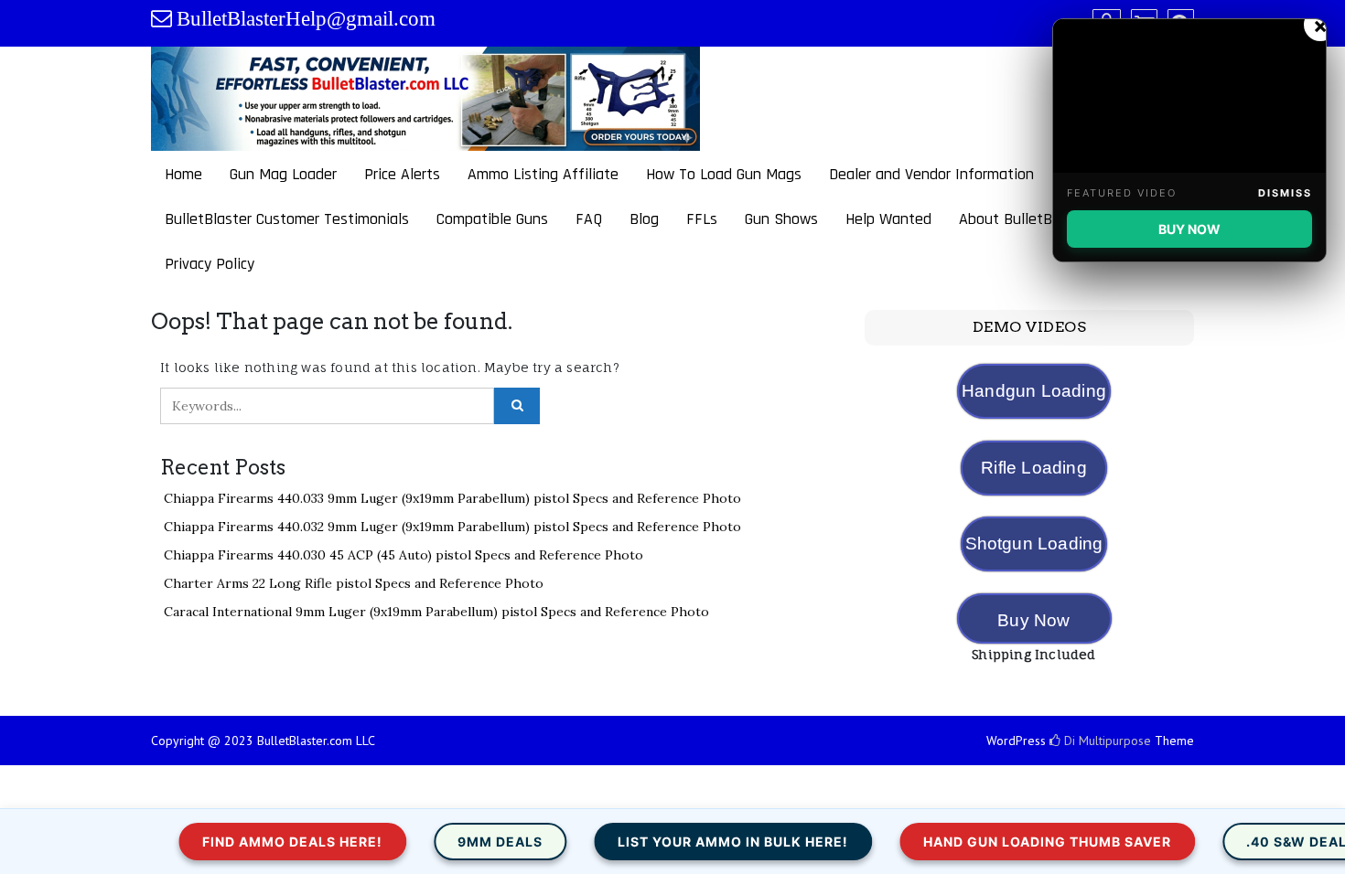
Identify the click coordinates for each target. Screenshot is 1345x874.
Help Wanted (888, 218)
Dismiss (1285, 193)
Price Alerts (402, 174)
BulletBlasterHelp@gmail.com (306, 18)
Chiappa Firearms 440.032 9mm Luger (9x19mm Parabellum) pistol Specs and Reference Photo (452, 526)
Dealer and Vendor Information (931, 174)
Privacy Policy (209, 263)
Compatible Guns (492, 218)
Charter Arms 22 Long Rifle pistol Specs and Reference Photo (353, 583)
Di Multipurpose (1105, 740)
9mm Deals (464, 841)
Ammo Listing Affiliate (543, 174)
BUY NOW (1189, 229)
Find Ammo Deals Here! (257, 841)
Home (183, 174)
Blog (644, 218)
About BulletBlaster (1025, 218)
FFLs (701, 218)
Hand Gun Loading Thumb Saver (1011, 841)
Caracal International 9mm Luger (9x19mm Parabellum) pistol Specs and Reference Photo (436, 611)
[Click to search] (517, 406)
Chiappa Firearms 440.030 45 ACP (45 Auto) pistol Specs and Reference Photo (403, 555)
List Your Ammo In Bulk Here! (697, 841)
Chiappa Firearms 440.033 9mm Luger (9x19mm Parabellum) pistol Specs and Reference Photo (452, 498)
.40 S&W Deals (1265, 841)
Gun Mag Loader (283, 174)
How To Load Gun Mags (724, 174)
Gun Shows (781, 218)
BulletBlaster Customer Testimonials (287, 218)
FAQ (589, 218)
